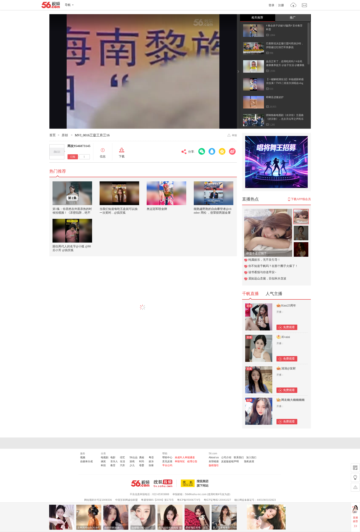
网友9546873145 (79, 146)
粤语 (151, 457)
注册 (281, 5)
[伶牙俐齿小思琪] (268, 211)
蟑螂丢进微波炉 (275, 97)
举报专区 (180, 461)
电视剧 (104, 457)
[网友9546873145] (56, 151)
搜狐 (195, 483)
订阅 (72, 156)
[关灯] (355, 477)
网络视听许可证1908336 (98, 499)
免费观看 (289, 327)
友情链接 (214, 461)
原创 (65, 135)
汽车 (122, 465)
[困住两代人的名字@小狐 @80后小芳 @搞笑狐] (72, 231)
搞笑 (103, 461)
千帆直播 (250, 293)
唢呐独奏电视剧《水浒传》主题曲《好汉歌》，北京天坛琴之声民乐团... (285, 119)
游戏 (132, 461)
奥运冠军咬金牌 (157, 209)
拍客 (151, 465)
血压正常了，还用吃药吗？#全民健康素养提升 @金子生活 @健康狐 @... (285, 65)
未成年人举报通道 (185, 457)
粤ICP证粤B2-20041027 (217, 499)
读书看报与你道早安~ (262, 272)
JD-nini (285, 337)
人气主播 (274, 293)
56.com (50, 6)
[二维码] (355, 467)
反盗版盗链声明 (230, 461)
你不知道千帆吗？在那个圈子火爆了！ (273, 266)
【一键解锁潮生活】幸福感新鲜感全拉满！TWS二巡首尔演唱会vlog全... (285, 83)
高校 (141, 457)
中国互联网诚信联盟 (126, 499)
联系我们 (239, 457)
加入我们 (251, 457)
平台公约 (167, 465)
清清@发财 (288, 368)
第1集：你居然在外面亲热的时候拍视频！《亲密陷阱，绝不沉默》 (72, 212)
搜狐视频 (165, 483)
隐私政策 (249, 461)
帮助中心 (167, 457)
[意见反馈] (355, 487)
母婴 (141, 465)
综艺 (122, 457)
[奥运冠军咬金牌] (166, 193)
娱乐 (151, 461)
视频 (82, 457)
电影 (112, 457)
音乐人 (114, 461)
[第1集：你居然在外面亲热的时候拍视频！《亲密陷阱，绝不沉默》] (72, 193)
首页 (52, 135)
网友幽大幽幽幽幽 (293, 399)
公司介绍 (226, 457)
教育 (112, 465)
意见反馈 (167, 461)
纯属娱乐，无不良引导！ (264, 259)
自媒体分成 (86, 461)
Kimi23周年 (288, 305)
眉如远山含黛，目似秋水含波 (267, 278)
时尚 (141, 461)
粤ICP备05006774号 (188, 499)
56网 (140, 483)
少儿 (132, 465)
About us (214, 457)
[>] (293, 5)
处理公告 (192, 461)
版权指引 (214, 465)
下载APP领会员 (301, 199)
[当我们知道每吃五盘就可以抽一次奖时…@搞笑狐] (119, 193)
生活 (122, 461)
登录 (271, 5)
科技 (103, 465)
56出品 (134, 457)
